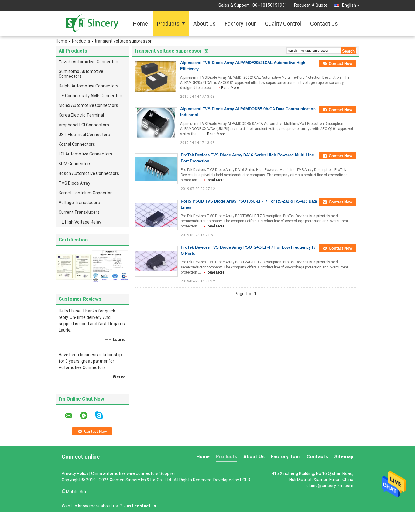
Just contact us (140, 505)
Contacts (317, 456)
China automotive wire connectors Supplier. (133, 473)
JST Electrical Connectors (84, 134)
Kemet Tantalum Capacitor (85, 192)
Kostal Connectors (77, 144)
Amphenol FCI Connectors (84, 124)
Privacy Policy (75, 473)
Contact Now (340, 63)
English (349, 5)
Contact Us (324, 23)
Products (168, 23)
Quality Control (283, 23)
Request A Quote (311, 5)
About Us (204, 23)
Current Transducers (79, 212)
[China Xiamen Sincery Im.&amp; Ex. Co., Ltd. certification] (74, 266)
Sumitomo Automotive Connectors (81, 74)
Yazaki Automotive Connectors (89, 61)
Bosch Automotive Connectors (89, 173)
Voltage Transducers (79, 202)
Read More (230, 88)
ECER (245, 479)
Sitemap (343, 456)
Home (140, 23)
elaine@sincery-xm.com (329, 485)
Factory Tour (240, 23)
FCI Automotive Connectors (85, 154)
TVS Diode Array (74, 183)
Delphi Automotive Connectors (88, 86)
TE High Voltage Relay (80, 222)
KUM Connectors (75, 163)
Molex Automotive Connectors (88, 105)
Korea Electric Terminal (81, 115)
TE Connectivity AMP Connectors (91, 95)
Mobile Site (76, 491)
